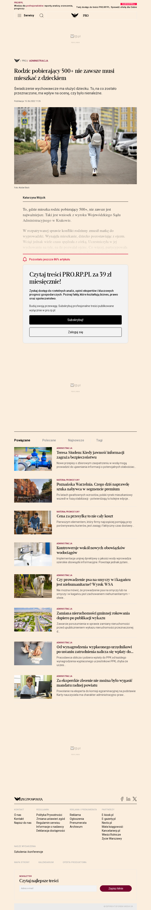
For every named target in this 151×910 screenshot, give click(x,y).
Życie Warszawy (112, 838)
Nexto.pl (107, 822)
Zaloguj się (75, 332)
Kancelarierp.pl (111, 830)
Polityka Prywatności (49, 814)
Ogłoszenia (77, 818)
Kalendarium (46, 862)
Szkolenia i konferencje (28, 851)
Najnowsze (76, 440)
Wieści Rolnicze (111, 834)
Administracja (38, 60)
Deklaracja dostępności (50, 830)
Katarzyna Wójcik (34, 197)
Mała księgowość (112, 826)
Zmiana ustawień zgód (50, 818)
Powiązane (22, 440)
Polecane (49, 440)
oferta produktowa (75, 862)
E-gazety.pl (109, 818)
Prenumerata (78, 822)
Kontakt (19, 818)
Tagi (99, 440)
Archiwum (76, 826)
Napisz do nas (22, 822)
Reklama (75, 814)
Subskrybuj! (75, 320)
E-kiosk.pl (107, 814)
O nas (17, 814)
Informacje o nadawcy (50, 826)
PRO (86, 16)
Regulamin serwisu (48, 822)
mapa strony (21, 862)
